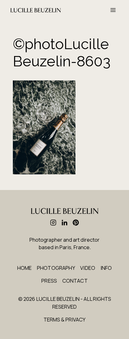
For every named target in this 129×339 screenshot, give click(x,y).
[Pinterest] (76, 222)
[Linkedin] (64, 222)
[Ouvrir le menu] (113, 10)
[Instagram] (53, 222)
